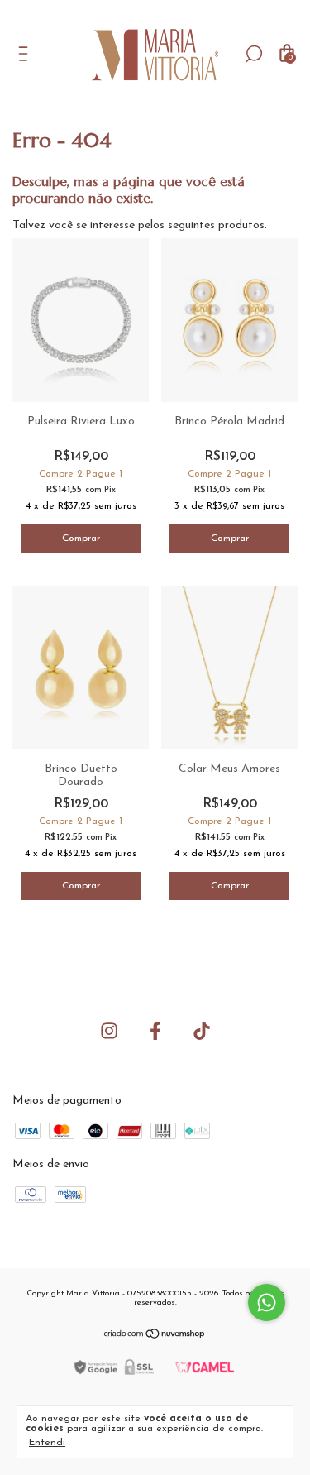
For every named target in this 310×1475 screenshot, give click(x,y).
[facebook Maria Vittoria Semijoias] (155, 1031)
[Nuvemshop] (155, 1336)
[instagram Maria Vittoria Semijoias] (109, 1031)
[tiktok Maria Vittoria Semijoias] (202, 1031)
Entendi (47, 1443)
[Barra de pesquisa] (253, 56)
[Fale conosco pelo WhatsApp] (266, 1302)
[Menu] (26, 56)
